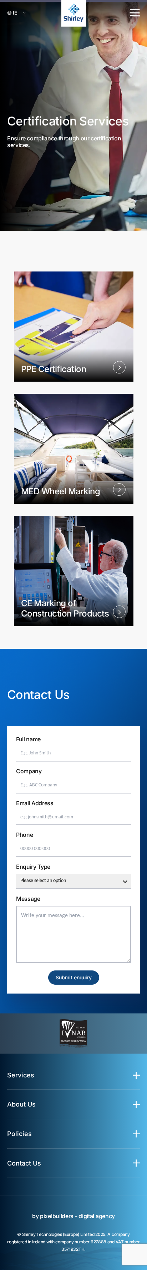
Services (20, 1075)
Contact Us (24, 1163)
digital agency (96, 1216)
